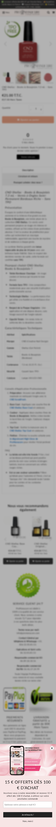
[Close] (52, 748)
